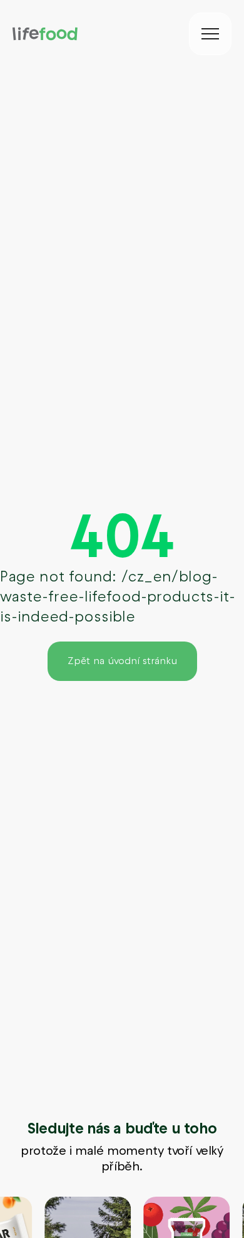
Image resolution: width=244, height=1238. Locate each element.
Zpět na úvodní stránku (122, 661)
